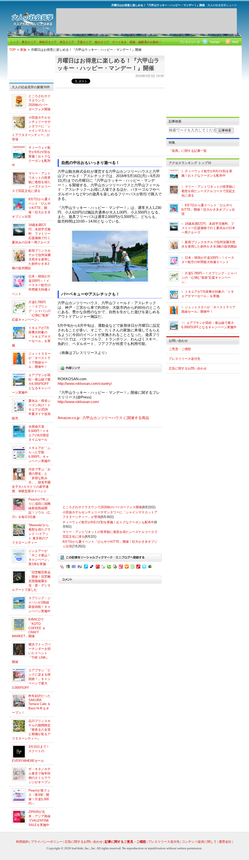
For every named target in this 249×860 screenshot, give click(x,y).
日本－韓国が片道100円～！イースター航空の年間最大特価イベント (31, 285)
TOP (12, 50)
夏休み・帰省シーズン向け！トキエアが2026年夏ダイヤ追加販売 (31, 409)
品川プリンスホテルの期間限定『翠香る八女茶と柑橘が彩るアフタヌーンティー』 (31, 729)
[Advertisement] (146, 21)
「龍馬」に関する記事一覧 (188, 151)
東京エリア (29, 42)
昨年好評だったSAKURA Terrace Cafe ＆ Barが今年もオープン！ (31, 704)
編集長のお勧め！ (150, 42)
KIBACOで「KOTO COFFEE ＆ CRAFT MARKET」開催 (28, 628)
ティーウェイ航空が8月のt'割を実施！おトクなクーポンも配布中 (31, 156)
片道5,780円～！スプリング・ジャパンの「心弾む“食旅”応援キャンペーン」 (31, 310)
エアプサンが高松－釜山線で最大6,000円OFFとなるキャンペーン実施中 (31, 383)
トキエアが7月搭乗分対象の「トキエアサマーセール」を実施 (31, 336)
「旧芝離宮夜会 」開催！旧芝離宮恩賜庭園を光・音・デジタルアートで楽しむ (31, 581)
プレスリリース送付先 (184, 359)
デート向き (119, 42)
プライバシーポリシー (46, 841)
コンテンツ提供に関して (199, 841)
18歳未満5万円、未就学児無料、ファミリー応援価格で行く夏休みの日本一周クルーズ (31, 233)
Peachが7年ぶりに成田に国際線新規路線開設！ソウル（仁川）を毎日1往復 (31, 508)
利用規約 (22, 841)
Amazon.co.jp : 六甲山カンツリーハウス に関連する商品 (103, 418)
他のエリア (102, 42)
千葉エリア (84, 42)
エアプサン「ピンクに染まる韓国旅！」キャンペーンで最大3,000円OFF (31, 678)
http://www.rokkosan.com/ (78, 402)
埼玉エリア (67, 42)
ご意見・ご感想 (180, 349)
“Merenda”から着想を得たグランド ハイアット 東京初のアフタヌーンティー (31, 533)
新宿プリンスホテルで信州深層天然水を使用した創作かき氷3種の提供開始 (31, 259)
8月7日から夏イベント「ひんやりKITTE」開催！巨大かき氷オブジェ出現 (31, 207)
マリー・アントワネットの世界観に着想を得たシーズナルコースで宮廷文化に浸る (31, 182)
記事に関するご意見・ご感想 (125, 841)
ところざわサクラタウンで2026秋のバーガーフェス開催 (102, 507)
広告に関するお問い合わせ (188, 368)
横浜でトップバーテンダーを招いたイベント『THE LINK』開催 (31, 653)
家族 (132, 42)
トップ (14, 42)
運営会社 (225, 841)
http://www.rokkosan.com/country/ (85, 384)
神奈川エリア (48, 42)
